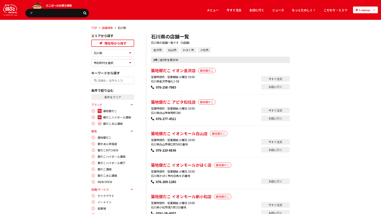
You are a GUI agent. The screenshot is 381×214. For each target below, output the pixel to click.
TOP (94, 28)
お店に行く (256, 10)
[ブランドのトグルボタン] (131, 104)
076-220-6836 (166, 150)
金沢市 (157, 50)
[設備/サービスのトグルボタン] (131, 189)
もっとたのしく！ (304, 10)
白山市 (172, 50)
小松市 (204, 50)
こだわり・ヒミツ (335, 10)
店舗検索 (107, 28)
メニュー (213, 10)
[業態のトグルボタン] (131, 131)
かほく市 (188, 50)
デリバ (34, 13)
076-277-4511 (166, 118)
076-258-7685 (166, 87)
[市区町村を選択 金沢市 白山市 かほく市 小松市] (112, 63)
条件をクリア (112, 97)
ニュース (278, 10)
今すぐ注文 (234, 10)
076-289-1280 (166, 181)
